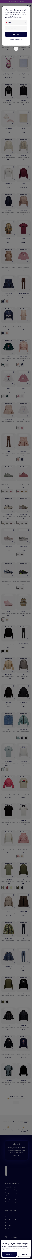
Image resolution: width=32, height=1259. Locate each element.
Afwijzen (24, 1254)
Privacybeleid (7, 1248)
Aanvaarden (9, 1254)
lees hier (15, 1248)
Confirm (16, 34)
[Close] (16, 49)
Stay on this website (16, 39)
